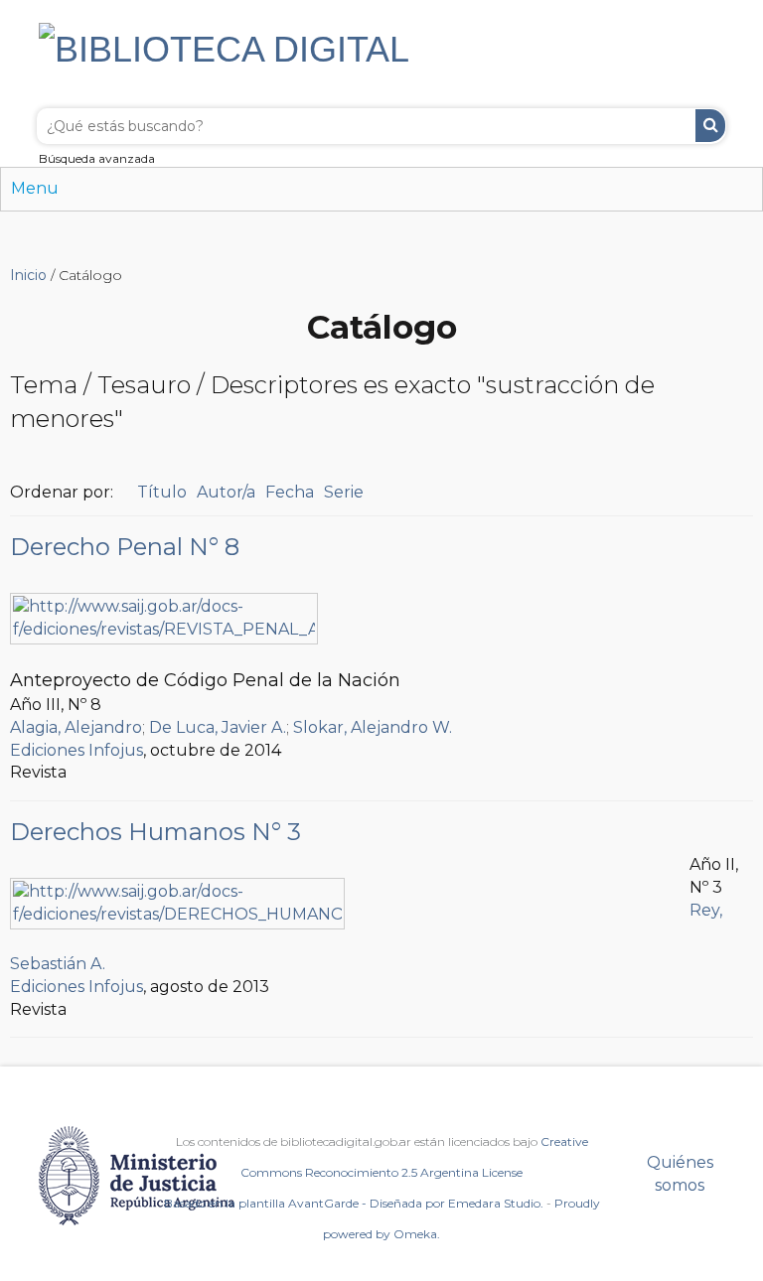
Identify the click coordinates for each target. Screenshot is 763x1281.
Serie (344, 492)
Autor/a (226, 492)
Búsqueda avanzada (97, 158)
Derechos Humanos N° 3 (155, 831)
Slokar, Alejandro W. (372, 727)
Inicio (28, 275)
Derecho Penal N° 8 (124, 546)
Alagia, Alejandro (76, 727)
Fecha (289, 492)
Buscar (710, 125)
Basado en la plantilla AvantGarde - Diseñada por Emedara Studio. (353, 1203)
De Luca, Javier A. (217, 727)
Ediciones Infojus (76, 750)
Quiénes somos (680, 1174)
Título (162, 492)
